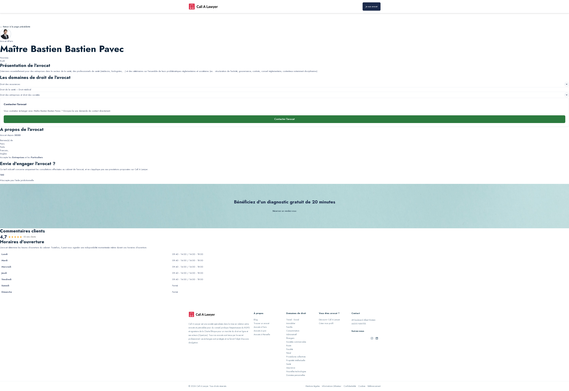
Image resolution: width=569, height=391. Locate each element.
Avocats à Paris (260, 327)
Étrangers (290, 338)
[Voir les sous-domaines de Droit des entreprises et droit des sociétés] (566, 95)
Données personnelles (295, 375)
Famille (289, 327)
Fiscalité (289, 349)
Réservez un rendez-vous (284, 211)
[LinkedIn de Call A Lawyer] (377, 338)
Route (288, 345)
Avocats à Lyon (260, 330)
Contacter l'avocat (284, 119)
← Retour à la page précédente (15, 26)
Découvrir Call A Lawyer (329, 319)
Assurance (290, 367)
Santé (288, 364)
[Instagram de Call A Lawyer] (372, 338)
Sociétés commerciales (296, 341)
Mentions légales (313, 386)
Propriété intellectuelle (295, 360)
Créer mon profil (326, 323)
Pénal (288, 352)
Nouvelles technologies (296, 371)
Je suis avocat (371, 6)
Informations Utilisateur (331, 386)
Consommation (292, 330)
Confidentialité (350, 386)
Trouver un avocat (261, 323)
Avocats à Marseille (262, 334)
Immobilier (290, 323)
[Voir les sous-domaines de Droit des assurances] (566, 84)
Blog (256, 319)
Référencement (374, 386)
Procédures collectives (296, 356)
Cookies (361, 386)
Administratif (291, 334)
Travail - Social (292, 319)
